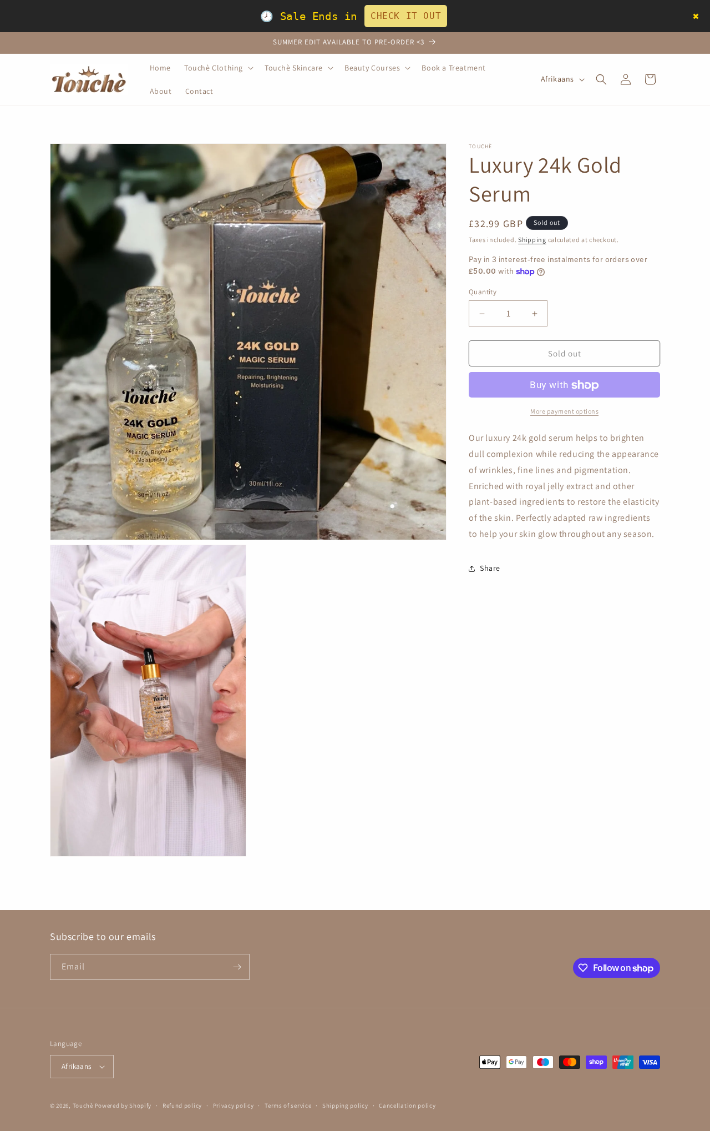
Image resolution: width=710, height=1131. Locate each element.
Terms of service (288, 1105)
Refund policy (182, 1105)
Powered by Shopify (123, 1105)
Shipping (532, 239)
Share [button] (490, 569)
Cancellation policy (407, 1105)
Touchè (84, 1105)
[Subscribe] (237, 967)
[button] (218, 67)
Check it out (406, 16)
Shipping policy (345, 1105)
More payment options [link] (564, 412)
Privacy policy (233, 1105)
